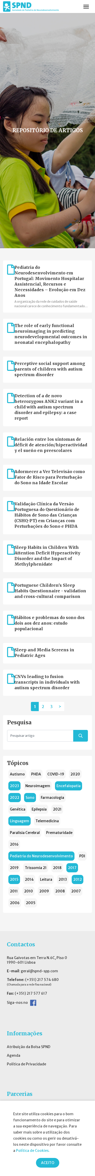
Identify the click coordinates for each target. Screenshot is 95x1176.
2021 (57, 809)
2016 (14, 844)
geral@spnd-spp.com (39, 971)
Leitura (46, 879)
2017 (72, 867)
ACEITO (47, 1162)
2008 (60, 891)
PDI (82, 856)
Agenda (13, 1055)
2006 (15, 903)
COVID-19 (55, 774)
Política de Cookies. (33, 1150)
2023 (14, 786)
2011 (14, 891)
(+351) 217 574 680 (42, 979)
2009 (44, 891)
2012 (77, 879)
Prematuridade (59, 832)
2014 (29, 879)
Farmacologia (52, 797)
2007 (76, 891)
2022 (14, 797)
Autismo (17, 774)
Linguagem (19, 821)
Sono (30, 797)
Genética (17, 809)
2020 (75, 774)
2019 (14, 867)
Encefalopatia (68, 786)
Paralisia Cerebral (25, 832)
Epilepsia (39, 809)
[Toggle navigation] (86, 6)
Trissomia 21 (36, 867)
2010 (28, 891)
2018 (57, 867)
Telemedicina (47, 821)
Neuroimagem (37, 786)
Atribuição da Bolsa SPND (28, 1047)
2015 (14, 879)
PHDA (36, 774)
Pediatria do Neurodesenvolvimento (41, 856)
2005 (30, 903)
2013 (63, 879)
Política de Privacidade (26, 1064)
